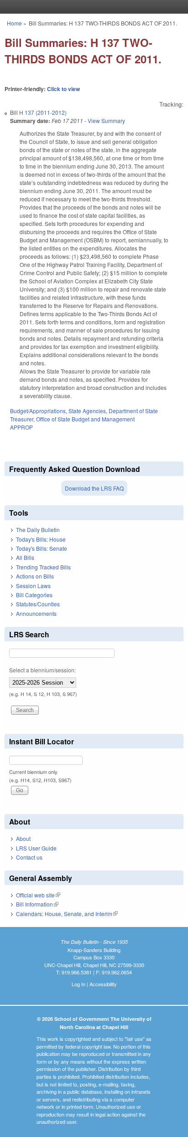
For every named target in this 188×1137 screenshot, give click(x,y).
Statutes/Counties (38, 604)
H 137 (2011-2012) (43, 112)
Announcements (36, 613)
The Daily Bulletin (38, 529)
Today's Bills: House (41, 539)
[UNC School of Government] (92, 7)
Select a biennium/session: (42, 670)
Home (14, 23)
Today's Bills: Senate (41, 548)
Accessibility (103, 984)
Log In (78, 984)
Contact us (29, 857)
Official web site (38, 895)
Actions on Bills (35, 576)
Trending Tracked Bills (43, 567)
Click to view (63, 89)
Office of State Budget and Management (85, 419)
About (23, 838)
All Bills (25, 557)
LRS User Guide (36, 848)
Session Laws (33, 585)
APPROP (21, 427)
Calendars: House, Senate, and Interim (67, 913)
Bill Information (37, 904)
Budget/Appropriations (38, 411)
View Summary (106, 120)
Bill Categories (34, 595)
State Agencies (87, 411)
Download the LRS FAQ (94, 488)
